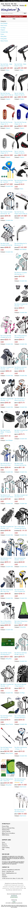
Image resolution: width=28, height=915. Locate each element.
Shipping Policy (6, 829)
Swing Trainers (4, 41)
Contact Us (15, 5)
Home (2, 4)
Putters (2, 34)
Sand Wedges (4, 23)
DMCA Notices (5, 835)
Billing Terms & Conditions (8, 833)
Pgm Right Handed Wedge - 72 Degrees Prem (6, 431)
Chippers (3, 30)
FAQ (12, 4)
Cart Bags (3, 27)
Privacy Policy (5, 826)
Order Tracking (7, 5)
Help (15, 4)
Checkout (22, 5)
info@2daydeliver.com (11, 873)
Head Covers (4, 25)
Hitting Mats (3, 36)
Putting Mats (4, 38)
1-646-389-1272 (10, 871)
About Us (7, 4)
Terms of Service (6, 831)
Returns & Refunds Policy (8, 828)
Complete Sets (4, 32)
